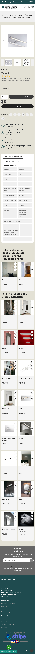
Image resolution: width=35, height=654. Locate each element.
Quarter (21, 408)
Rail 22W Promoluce (8, 318)
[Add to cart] (15, 269)
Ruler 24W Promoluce (6, 500)
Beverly (21, 439)
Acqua (4, 348)
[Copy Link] (3, 118)
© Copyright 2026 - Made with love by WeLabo (18, 650)
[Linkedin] (14, 584)
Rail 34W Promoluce (25, 469)
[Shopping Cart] (32, 7)
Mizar (4, 469)
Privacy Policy (7, 566)
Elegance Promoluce (26, 378)
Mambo (4, 280)
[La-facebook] (6, 584)
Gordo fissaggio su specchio (8, 439)
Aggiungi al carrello (21, 97)
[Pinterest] (31, 114)
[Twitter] (15, 114)
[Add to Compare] (5, 102)
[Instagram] (19, 114)
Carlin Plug (5, 408)
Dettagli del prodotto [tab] (13, 156)
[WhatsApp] (27, 114)
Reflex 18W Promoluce (22, 530)
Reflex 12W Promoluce (22, 349)
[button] (31, 41)
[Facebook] (10, 114)
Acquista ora (17, 106)
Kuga (20, 280)
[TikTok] (23, 114)
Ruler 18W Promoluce (9, 529)
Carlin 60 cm (23, 318)
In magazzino (7, 161)
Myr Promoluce (7, 378)
